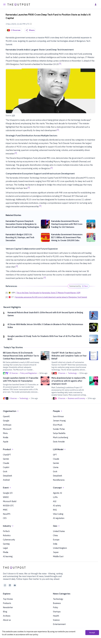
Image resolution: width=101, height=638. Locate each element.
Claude (6, 463)
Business (57, 603)
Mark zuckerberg (60, 437)
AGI (54, 501)
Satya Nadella (59, 433)
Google (6, 420)
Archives (6, 616)
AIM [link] (13, 115)
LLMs (55, 497)
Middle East (58, 556)
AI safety (57, 505)
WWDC (6, 497)
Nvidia (5, 437)
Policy (55, 607)
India (55, 544)
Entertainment (59, 624)
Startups (57, 611)
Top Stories (8, 599)
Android (6, 480)
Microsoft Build (9, 501)
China (55, 535)
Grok (5, 471)
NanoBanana (59, 480)
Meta (5, 433)
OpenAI (6, 416)
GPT (55, 454)
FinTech (6, 531)
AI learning (7, 556)
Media (5, 552)
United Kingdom (60, 548)
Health (56, 616)
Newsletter (8, 607)
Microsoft (7, 429)
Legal (5, 548)
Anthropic (7, 425)
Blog (5, 611)
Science (56, 620)
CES (5, 518)
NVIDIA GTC (8, 505)
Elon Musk (57, 425)
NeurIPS (6, 514)
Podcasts (7, 603)
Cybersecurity (9, 539)
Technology (58, 599)
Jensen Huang (59, 420)
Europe (56, 539)
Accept (92, 632)
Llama (55, 467)
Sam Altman (58, 416)
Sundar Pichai (59, 429)
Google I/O (8, 493)
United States (59, 531)
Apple (5, 441)
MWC (5, 509)
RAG (55, 509)
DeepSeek (7, 475)
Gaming (6, 544)
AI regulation (58, 518)
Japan (56, 552)
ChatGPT (7, 454)
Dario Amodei (59, 441)
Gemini (6, 459)
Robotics (7, 535)
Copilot (6, 467)
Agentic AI (57, 493)
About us (7, 620)
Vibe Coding (58, 514)
